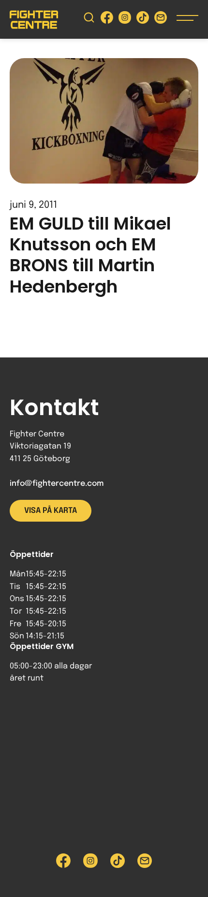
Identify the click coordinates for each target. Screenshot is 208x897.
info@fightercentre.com (57, 483)
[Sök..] (89, 19)
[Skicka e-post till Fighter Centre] (160, 19)
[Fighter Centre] (34, 19)
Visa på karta (50, 511)
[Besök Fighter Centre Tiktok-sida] (142, 19)
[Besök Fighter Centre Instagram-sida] (125, 19)
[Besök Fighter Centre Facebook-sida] (107, 19)
